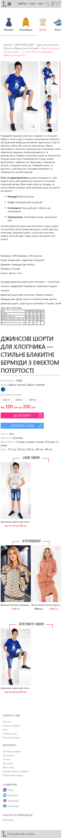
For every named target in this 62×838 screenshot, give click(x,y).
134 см (32, 400)
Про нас (7, 721)
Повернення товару (13, 775)
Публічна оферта (11, 725)
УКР (41, 4)
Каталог (8, 44)
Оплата (7, 759)
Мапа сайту (9, 767)
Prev (5, 463)
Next (26, 463)
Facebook (13, 806)
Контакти (8, 819)
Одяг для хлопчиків (47, 44)
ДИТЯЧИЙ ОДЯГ (24, 44)
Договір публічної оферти (16, 771)
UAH (33, 4)
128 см (19, 400)
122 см (6, 400)
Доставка (8, 763)
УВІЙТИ (23, 4)
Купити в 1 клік (22, 426)
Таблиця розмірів (12, 751)
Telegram (13, 795)
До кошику (22, 415)
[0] (58, 4)
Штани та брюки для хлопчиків (20, 48)
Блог (5, 729)
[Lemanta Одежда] (4, 835)
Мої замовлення (11, 737)
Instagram (13, 800)
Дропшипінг (9, 755)
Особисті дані (10, 733)
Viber (11, 789)
